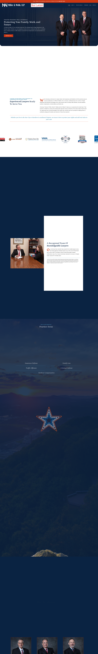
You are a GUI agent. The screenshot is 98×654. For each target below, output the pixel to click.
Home (69, 5)
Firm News (86, 5)
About (72, 5)
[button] (96, 646)
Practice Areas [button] (79, 5)
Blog (90, 5)
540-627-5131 (61, 1)
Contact (94, 5)
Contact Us (8, 35)
